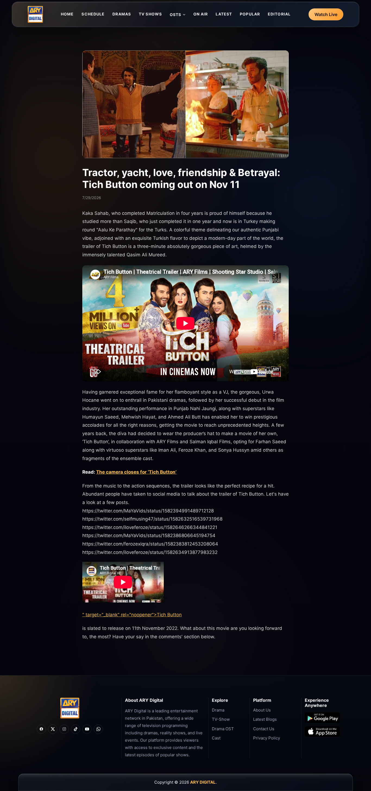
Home (67, 14)
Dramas (121, 14)
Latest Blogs (265, 719)
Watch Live (326, 14)
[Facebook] (41, 729)
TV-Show (221, 719)
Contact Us (263, 728)
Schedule (93, 14)
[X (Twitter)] (52, 729)
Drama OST (223, 728)
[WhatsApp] (98, 729)
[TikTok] (75, 729)
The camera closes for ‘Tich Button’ (136, 472)
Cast (216, 738)
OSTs (175, 14)
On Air (200, 14)
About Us (262, 710)
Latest (224, 14)
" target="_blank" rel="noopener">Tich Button (132, 614)
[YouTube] (87, 729)
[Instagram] (64, 729)
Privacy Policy (266, 738)
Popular (250, 14)
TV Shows (150, 14)
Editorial (279, 14)
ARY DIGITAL (203, 782)
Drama (218, 710)
